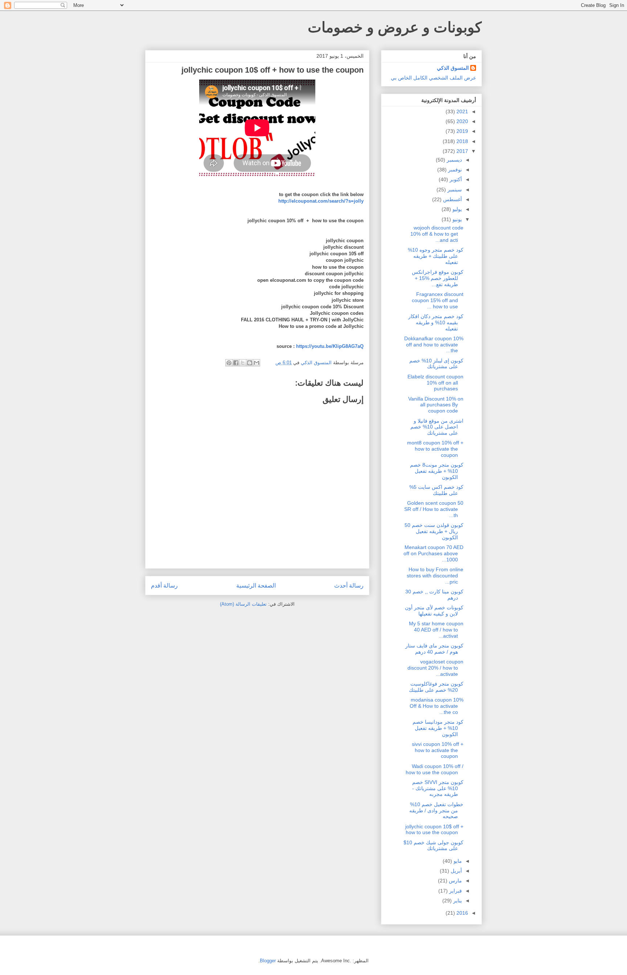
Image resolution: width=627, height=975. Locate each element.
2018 (461, 141)
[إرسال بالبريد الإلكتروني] (256, 362)
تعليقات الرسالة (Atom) (243, 604)
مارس (454, 880)
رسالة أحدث (349, 585)
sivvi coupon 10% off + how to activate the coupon (437, 750)
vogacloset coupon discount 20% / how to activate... (435, 668)
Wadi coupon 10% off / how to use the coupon (434, 769)
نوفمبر (454, 169)
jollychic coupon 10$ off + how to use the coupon (434, 830)
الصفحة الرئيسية (256, 585)
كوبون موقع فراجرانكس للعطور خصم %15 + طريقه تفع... (437, 278)
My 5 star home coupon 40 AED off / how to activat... (436, 630)
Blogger (268, 960)
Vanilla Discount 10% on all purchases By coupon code (435, 405)
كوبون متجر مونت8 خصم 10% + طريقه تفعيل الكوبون (436, 471)
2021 (461, 111)
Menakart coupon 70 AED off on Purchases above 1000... (433, 553)
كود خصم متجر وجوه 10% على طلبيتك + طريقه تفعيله (435, 256)
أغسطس (452, 199)
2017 (461, 151)
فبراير (455, 891)
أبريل (455, 871)
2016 (461, 913)
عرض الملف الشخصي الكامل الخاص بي (433, 78)
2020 (461, 121)
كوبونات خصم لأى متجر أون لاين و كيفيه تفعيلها (434, 611)
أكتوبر (455, 179)
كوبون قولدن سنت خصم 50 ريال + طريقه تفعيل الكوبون (434, 531)
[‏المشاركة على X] (242, 362)
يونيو (456, 219)
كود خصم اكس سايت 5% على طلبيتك (436, 490)
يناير (457, 900)
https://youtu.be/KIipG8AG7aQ (330, 346)
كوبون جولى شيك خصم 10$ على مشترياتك (433, 846)
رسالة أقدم (164, 585)
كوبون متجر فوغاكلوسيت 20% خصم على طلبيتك (436, 687)
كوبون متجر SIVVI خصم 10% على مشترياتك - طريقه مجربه (437, 788)
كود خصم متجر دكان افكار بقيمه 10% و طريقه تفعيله (435, 322)
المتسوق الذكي (453, 68)
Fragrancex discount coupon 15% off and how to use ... (437, 300)
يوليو (456, 209)
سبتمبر (454, 189)
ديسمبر (453, 160)
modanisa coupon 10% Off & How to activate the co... (436, 706)
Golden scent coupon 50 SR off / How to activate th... (433, 509)
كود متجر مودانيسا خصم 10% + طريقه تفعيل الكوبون (438, 728)
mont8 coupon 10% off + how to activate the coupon (435, 449)
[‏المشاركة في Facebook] (235, 362)
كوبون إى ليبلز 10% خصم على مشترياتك (436, 364)
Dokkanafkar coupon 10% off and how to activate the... (433, 345)
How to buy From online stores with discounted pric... (435, 575)
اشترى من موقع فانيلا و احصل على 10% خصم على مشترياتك (436, 427)
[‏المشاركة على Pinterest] (229, 362)
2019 (461, 131)
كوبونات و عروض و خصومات (395, 27)
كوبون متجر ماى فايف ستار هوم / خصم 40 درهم (434, 649)
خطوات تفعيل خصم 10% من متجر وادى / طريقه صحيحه (436, 810)
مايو (457, 861)
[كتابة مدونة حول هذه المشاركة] (249, 362)
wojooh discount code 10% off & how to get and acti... (436, 234)
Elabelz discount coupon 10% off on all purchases (435, 383)
